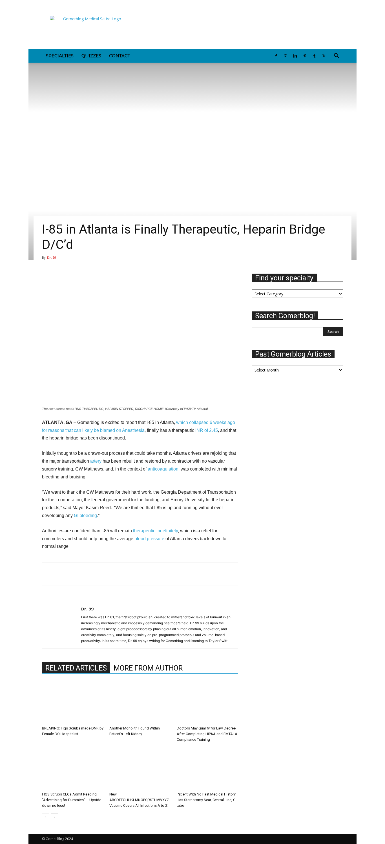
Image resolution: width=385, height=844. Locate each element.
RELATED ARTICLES (76, 668)
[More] (209, 279)
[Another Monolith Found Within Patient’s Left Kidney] (140, 702)
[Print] (99, 574)
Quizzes (91, 55)
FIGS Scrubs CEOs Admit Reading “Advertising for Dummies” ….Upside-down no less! (72, 800)
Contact (119, 55)
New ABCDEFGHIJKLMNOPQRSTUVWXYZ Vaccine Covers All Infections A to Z (139, 800)
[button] (336, 56)
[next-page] (54, 816)
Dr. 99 (51, 257)
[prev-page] (45, 816)
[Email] (86, 574)
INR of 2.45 (206, 430)
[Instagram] (55, 4)
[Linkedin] (65, 4)
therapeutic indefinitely (155, 530)
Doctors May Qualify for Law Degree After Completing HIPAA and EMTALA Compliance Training (207, 734)
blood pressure (149, 538)
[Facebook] (46, 4)
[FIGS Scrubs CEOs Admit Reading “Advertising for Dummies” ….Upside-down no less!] (72, 768)
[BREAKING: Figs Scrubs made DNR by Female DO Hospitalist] (72, 702)
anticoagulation (163, 469)
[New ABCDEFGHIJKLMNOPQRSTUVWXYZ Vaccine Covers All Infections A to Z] (140, 768)
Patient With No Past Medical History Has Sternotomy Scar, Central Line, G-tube (207, 800)
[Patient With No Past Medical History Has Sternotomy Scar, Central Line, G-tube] (207, 768)
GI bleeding (85, 515)
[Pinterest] (74, 4)
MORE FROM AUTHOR (148, 668)
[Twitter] (92, 4)
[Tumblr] (83, 4)
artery (95, 461)
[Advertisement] (240, 28)
